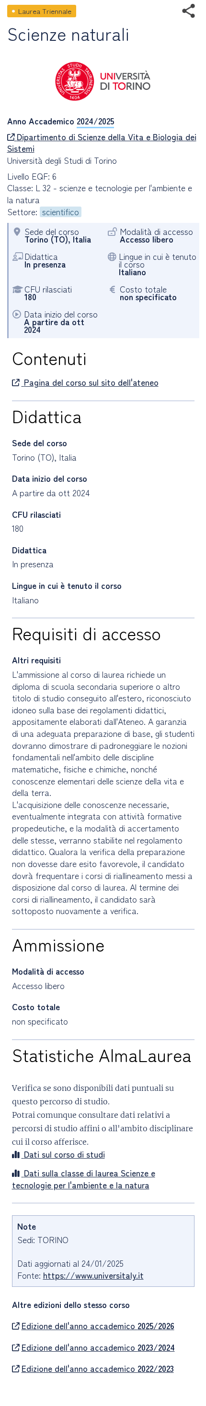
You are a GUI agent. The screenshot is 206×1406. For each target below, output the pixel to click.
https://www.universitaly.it (93, 1275)
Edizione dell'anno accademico (98, 1326)
